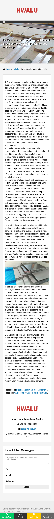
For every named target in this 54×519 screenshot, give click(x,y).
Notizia (16, 68)
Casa (8, 68)
